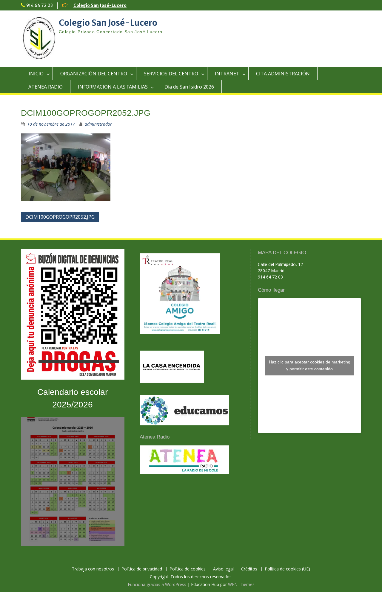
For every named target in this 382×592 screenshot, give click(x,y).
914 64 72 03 (39, 5)
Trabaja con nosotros (93, 569)
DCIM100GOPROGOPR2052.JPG (60, 217)
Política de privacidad (141, 569)
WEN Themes (241, 584)
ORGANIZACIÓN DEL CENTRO (93, 73)
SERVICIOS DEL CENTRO (171, 73)
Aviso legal (223, 569)
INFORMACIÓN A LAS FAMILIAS (113, 86)
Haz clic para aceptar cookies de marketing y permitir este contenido (309, 365)
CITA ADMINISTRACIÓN (283, 73)
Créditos (249, 569)
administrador (98, 124)
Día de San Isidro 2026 (189, 86)
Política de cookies (188, 569)
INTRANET (227, 73)
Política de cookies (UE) (287, 569)
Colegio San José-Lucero (100, 5)
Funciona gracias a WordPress (157, 584)
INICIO (36, 73)
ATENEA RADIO (45, 86)
